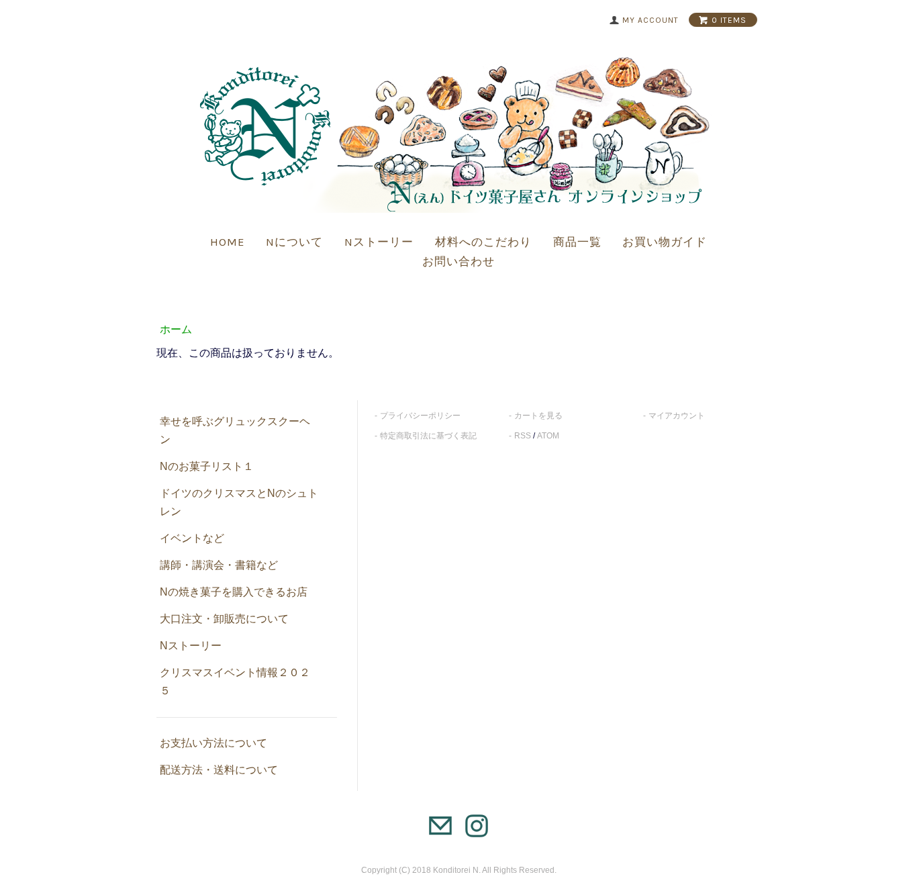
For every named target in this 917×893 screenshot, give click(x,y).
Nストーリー (379, 242)
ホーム (176, 329)
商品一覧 (577, 242)
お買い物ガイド (664, 242)
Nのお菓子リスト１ (207, 466)
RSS (522, 435)
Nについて (294, 242)
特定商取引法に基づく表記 (428, 435)
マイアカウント (676, 415)
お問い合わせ (458, 261)
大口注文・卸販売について (224, 618)
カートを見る (538, 415)
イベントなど (192, 538)
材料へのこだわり (483, 242)
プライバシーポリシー (420, 415)
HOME (227, 242)
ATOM (548, 435)
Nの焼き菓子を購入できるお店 (233, 592)
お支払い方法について (213, 743)
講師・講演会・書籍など (219, 565)
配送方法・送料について (219, 769)
